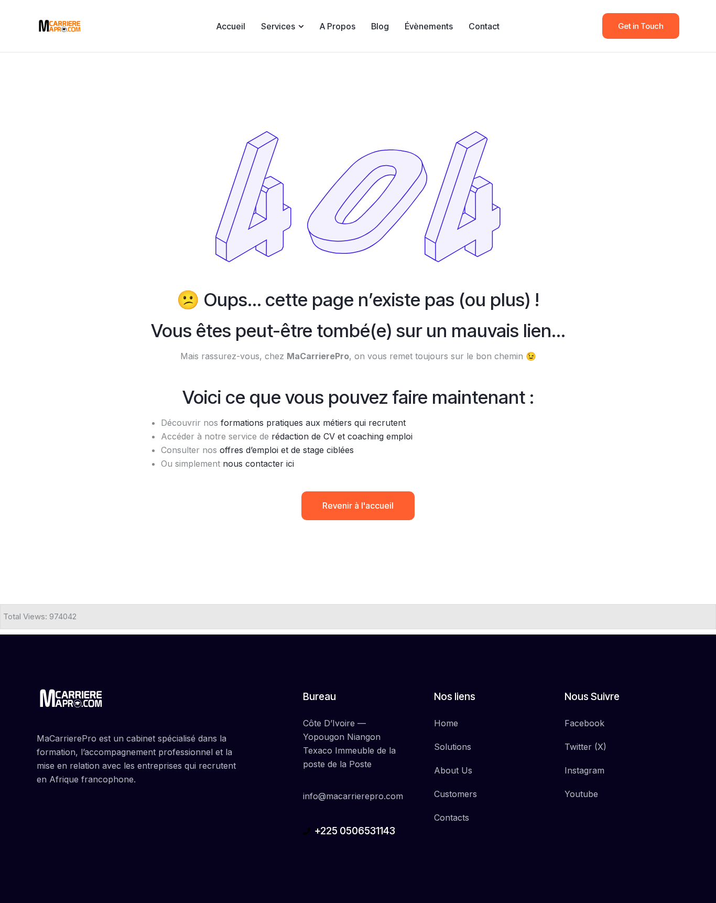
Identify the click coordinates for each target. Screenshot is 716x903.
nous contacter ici (258, 463)
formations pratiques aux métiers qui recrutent (313, 422)
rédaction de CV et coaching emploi (342, 436)
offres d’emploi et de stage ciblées (287, 450)
